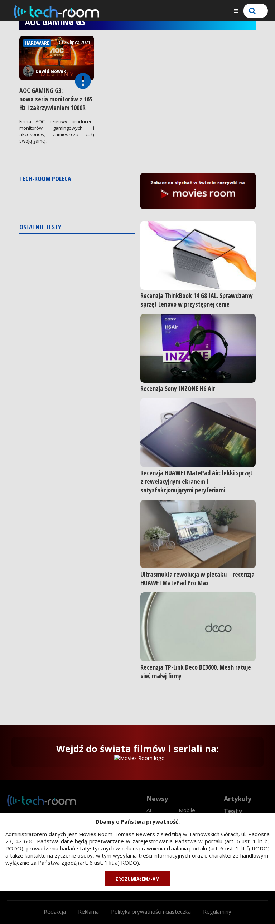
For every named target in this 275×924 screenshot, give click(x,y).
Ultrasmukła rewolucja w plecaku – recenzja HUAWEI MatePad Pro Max (197, 578)
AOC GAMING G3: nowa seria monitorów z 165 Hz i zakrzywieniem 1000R (55, 99)
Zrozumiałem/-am (137, 878)
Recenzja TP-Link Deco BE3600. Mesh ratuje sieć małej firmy (195, 671)
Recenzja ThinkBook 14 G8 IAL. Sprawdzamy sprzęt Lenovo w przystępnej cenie (196, 299)
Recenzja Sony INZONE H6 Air (177, 388)
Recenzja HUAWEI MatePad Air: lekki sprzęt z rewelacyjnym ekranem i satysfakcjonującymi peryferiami (196, 481)
